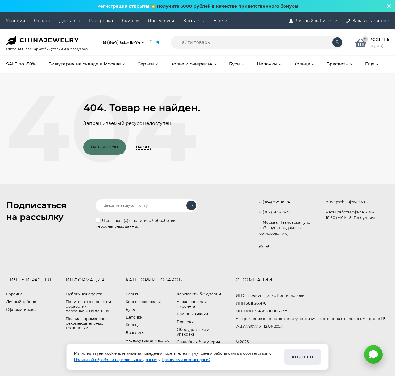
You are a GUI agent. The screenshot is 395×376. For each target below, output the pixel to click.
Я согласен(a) (136, 223)
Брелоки (185, 321)
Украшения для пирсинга (192, 304)
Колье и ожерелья (143, 301)
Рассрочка (101, 20)
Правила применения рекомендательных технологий (87, 323)
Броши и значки (192, 314)
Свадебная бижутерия (198, 342)
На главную (104, 147)
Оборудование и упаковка (193, 331)
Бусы (130, 309)
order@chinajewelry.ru (347, 202)
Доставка (69, 20)
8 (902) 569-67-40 (275, 212)
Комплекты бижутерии (199, 294)
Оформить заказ (21, 309)
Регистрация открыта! (123, 6)
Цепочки (134, 317)
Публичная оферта (84, 294)
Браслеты (135, 332)
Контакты (194, 20)
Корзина (14, 294)
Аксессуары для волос (147, 340)
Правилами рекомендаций (186, 359)
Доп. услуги (161, 20)
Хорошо (303, 356)
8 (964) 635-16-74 (122, 42)
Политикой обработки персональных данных (115, 359)
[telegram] (267, 246)
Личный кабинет (22, 301)
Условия (15, 20)
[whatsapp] (261, 246)
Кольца (133, 325)
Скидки (130, 20)
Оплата (42, 20)
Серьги (132, 294)
